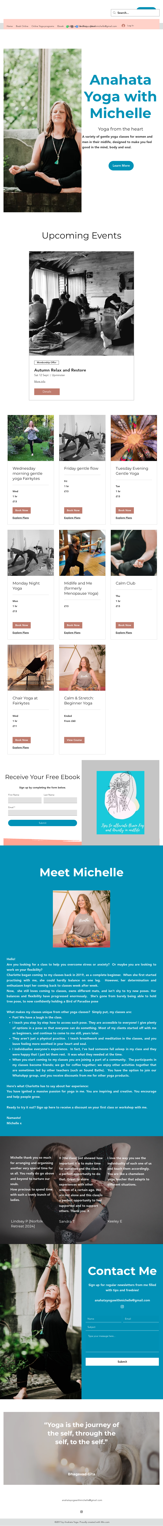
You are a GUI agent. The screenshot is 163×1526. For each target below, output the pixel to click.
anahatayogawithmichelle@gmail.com (98, 26)
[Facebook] (76, 26)
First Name (13, 795)
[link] (31, 473)
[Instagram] (72, 26)
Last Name (49, 795)
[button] (22, 510)
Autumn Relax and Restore (60, 370)
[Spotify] (67, 26)
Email (11, 807)
